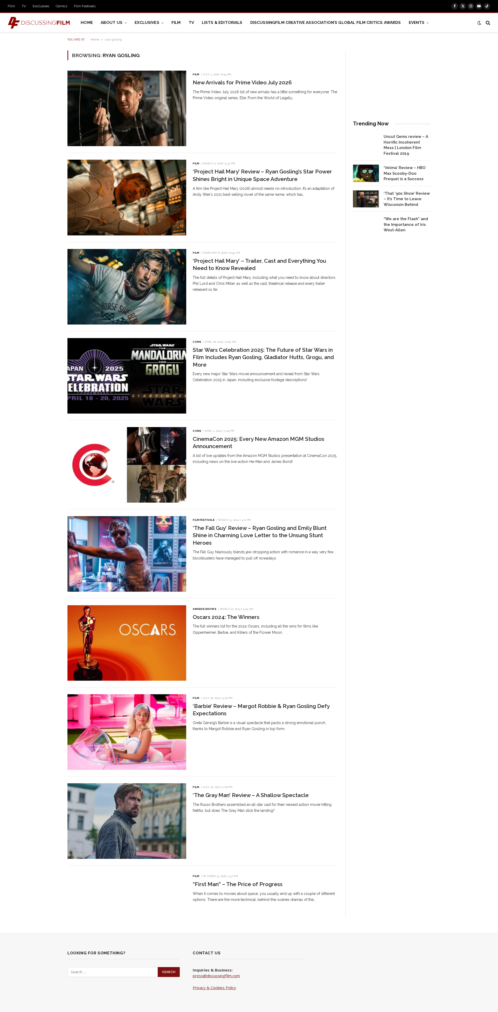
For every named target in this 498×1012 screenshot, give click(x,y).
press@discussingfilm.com (216, 975)
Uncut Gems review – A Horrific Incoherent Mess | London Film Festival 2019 (406, 145)
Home (87, 22)
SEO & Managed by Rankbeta (219, 993)
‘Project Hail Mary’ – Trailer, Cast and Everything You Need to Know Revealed (259, 265)
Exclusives (41, 6)
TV (24, 6)
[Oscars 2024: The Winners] (126, 643)
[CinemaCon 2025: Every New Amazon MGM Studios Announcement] (126, 465)
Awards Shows (204, 609)
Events (417, 22)
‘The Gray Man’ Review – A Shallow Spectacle (251, 795)
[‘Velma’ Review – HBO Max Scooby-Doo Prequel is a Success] (366, 173)
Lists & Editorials (222, 22)
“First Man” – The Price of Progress (237, 884)
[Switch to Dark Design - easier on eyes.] (479, 23)
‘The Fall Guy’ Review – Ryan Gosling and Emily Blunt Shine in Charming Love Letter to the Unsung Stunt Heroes (260, 535)
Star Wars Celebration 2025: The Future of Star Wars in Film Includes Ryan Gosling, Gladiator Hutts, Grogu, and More (263, 357)
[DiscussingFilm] (40, 22)
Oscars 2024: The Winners (226, 617)
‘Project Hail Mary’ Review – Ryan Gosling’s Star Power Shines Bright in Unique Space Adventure (262, 175)
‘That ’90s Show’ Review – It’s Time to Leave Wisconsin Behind (407, 199)
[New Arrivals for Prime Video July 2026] (126, 108)
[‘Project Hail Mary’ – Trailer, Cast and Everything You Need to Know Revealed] (126, 287)
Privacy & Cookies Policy (214, 987)
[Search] (487, 23)
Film (11, 6)
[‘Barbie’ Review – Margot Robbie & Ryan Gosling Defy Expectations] (126, 732)
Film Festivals (84, 6)
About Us (111, 22)
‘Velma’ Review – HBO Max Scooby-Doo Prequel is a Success (405, 173)
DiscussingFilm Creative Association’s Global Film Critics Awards (325, 22)
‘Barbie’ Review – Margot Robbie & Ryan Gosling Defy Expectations (261, 710)
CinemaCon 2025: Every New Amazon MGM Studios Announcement (258, 443)
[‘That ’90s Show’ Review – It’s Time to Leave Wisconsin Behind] (366, 199)
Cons (197, 341)
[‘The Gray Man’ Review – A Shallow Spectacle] (126, 821)
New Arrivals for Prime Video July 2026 (242, 82)
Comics (61, 6)
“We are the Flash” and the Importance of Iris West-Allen (406, 224)
